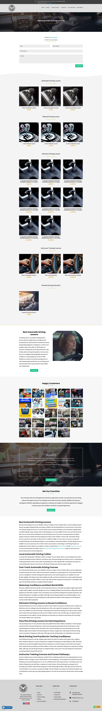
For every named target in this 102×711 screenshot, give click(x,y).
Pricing (47, 7)
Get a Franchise (71, 7)
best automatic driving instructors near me (54, 548)
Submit (79, 66)
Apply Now (49, 3)
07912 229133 (62, 546)
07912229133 (75, 701)
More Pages (79, 7)
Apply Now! (51, 510)
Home (43, 7)
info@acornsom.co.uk (76, 546)
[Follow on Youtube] (29, 703)
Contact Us (64, 7)
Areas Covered (55, 7)
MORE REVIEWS (51, 480)
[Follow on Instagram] (26, 703)
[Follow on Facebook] (24, 703)
